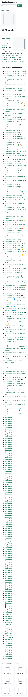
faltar (17, 53)
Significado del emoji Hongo (12, 293)
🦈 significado (8, 532)
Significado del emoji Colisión (12, 79)
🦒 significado (8, 473)
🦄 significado (8, 448)
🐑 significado (8, 463)
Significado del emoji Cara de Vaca (14, 119)
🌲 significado (8, 563)
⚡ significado (8, 645)
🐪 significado (8, 467)
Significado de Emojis (9, 2)
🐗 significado (8, 458)
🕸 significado (8, 549)
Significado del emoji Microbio (13, 247)
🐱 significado (8, 440)
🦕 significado (8, 523)
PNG (7, 34)
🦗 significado (8, 547)
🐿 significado (8, 484)
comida (3, 46)
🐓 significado (8, 496)
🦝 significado (8, 438)
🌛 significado (8, 611)
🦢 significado (8, 509)
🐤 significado (8, 500)
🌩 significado (8, 632)
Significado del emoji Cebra (12, 117)
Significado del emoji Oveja (12, 132)
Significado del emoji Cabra (12, 134)
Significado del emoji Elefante (12, 146)
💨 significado (8, 427)
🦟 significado (8, 551)
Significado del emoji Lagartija (12, 197)
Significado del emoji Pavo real (13, 192)
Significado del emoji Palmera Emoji (14, 268)
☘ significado (8, 574)
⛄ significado (8, 649)
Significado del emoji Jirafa (11, 144)
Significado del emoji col (11, 234)
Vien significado (8, 637)
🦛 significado (8, 479)
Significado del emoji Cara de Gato (14, 104)
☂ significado (8, 641)
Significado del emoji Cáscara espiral (14, 224)
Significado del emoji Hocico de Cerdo (15, 127)
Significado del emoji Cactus (12, 270)
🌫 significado (8, 635)
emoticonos (12, 55)
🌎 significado (8, 590)
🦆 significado (8, 507)
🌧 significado (8, 628)
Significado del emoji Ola (11, 410)
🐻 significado (8, 486)
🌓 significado (8, 597)
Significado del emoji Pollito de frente (15, 180)
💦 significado (8, 425)
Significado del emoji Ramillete (13, 249)
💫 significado (8, 429)
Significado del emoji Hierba (12, 276)
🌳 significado (8, 565)
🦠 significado (8, 553)
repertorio (4, 55)
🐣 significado (8, 498)
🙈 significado (8, 417)
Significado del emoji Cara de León (14, 106)
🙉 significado (8, 419)
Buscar (19, 5)
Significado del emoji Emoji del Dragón (15, 203)
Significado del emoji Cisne (12, 190)
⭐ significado (8, 616)
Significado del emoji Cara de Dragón (14, 199)
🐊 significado (8, 515)
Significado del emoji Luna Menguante (15, 333)
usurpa (9, 40)
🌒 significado (8, 595)
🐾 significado (8, 492)
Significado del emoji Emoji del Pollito (15, 176)
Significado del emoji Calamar (12, 232)
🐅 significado (8, 444)
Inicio (2, 10)
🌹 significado (8, 557)
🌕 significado (8, 601)
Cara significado (9, 542)
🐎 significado (8, 446)
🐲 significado (8, 519)
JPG (10, 34)
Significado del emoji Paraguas (13, 387)
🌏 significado (8, 591)
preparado (4, 59)
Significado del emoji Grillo (12, 241)
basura (9, 42)
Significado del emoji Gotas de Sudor (14, 81)
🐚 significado (8, 534)
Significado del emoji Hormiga (13, 240)
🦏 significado (8, 477)
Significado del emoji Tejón (12, 163)
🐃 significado (8, 454)
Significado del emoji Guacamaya (13, 194)
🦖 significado (8, 524)
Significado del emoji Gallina (12, 169)
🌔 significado (8, 599)
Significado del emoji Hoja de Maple (14, 285)
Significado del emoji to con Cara (13, 383)
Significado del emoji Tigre (11, 108)
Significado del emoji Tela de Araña (14, 243)
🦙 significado (8, 471)
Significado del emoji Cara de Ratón (14, 152)
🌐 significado (8, 593)
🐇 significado (8, 482)
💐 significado (8, 555)
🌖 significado (8, 603)
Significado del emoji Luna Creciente (14, 312)
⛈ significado (8, 620)
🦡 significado (8, 490)
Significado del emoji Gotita (12, 408)
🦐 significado (8, 538)
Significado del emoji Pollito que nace (15, 173)
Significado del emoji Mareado (13, 88)
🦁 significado (8, 442)
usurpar (3, 47)
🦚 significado (8, 511)
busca (5, 44)
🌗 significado (8, 605)
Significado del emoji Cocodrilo (13, 196)
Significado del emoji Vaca (11, 123)
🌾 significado (8, 570)
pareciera (19, 57)
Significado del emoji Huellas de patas (15, 165)
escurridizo (7, 38)
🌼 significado (8, 559)
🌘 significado (8, 607)
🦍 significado (8, 433)
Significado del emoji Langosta (13, 228)
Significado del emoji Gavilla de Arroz (14, 272)
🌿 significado (8, 572)
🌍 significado (8, 588)
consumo (14, 61)
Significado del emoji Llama (12, 142)
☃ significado (8, 647)
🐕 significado (8, 435)
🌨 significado (8, 630)
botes (3, 42)
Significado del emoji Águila (12, 186)
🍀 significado (8, 576)
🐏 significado (8, 461)
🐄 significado (8, 456)
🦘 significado (8, 488)
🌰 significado (8, 586)
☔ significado (8, 643)
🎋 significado (8, 658)
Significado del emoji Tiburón (12, 222)
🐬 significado (8, 528)
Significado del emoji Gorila (12, 94)
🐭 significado (8, 480)
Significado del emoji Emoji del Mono (14, 90)
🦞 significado (8, 536)
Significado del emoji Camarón (13, 230)
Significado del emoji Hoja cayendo (14, 287)
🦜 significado (8, 513)
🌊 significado (8, 655)
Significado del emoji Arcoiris (12, 385)
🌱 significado (8, 561)
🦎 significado (8, 517)
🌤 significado (8, 622)
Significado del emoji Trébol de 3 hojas (15, 278)
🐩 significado (8, 437)
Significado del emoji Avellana (12, 295)
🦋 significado (8, 544)
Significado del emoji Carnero (12, 131)
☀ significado (8, 614)
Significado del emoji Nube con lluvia (14, 371)
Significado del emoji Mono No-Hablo (15, 75)
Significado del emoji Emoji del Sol (14, 347)
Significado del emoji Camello (12, 136)
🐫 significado (8, 469)
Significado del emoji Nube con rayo (14, 377)
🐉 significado (8, 521)
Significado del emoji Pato (11, 188)
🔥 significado (8, 651)
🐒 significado (8, 431)
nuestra (19, 55)
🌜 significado (8, 612)
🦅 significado (8, 505)
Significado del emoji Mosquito (13, 245)
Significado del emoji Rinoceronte (13, 148)
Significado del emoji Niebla (12, 381)
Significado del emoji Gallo (11, 171)
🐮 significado (8, 452)
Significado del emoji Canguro (12, 161)
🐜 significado (8, 546)
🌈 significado (8, 639)
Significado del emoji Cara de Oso (13, 159)
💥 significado (8, 423)
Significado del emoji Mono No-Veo (14, 71)
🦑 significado (8, 540)
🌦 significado (8, 626)
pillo (2, 40)
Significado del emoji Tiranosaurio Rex (15, 209)
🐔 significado (8, 494)
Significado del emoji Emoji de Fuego (14, 404)
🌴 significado (8, 567)
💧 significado (8, 653)
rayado (14, 57)
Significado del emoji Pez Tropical (13, 220)
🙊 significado (8, 421)
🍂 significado (8, 580)
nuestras (3, 49)
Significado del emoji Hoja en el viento (15, 289)
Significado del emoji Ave (11, 184)
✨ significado (8, 656)
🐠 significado (8, 530)
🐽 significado (8, 459)
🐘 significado (8, 475)
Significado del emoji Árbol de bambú (15, 414)
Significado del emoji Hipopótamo (14, 150)
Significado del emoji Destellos (13, 412)
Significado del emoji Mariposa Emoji (14, 236)
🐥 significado (8, 502)
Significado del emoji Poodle (12, 100)
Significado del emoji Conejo (12, 153)
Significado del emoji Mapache (13, 102)
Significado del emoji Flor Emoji (13, 255)
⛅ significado (8, 618)
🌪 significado (8, 634)
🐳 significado (8, 526)
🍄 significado (8, 584)
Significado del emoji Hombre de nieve (15, 396)
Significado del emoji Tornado (12, 379)
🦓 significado (8, 450)
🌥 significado (8, 624)
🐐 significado (8, 465)
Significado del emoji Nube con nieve (14, 373)
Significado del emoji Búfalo (12, 121)
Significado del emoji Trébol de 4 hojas (15, 282)
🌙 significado (8, 609)
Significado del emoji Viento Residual (14, 85)
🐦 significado (8, 503)
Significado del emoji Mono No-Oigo (14, 73)
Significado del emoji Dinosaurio (13, 207)
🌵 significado (8, 569)
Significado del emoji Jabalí (11, 125)
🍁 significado (8, 578)
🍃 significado (8, 582)
